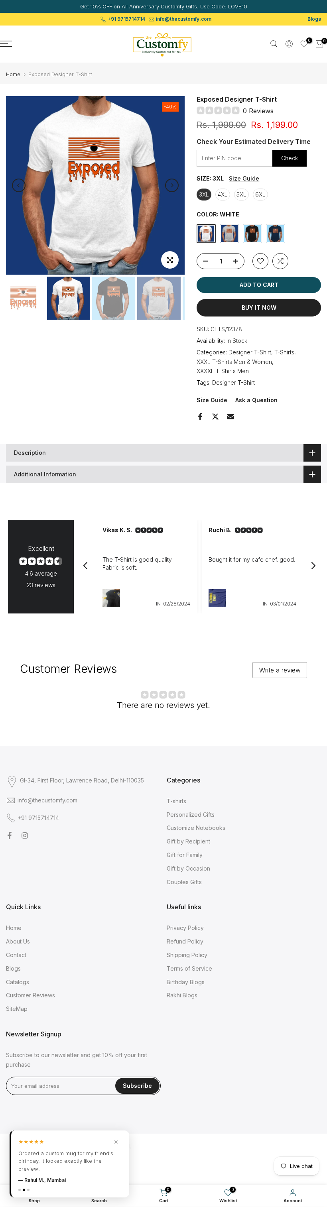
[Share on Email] (230, 416)
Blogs (314, 19)
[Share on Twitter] (215, 416)
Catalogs (17, 982)
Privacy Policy (185, 927)
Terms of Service (189, 968)
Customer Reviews (30, 995)
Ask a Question (256, 400)
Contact (16, 954)
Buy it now (259, 307)
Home (13, 74)
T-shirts (176, 801)
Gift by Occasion (188, 868)
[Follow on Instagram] (24, 835)
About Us (18, 941)
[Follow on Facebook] (9, 835)
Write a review (280, 670)
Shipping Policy (187, 954)
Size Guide (244, 178)
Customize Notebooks (196, 827)
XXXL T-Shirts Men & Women (234, 361)
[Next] (172, 185)
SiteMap (17, 1008)
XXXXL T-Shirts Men (223, 371)
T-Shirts (284, 352)
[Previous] (19, 185)
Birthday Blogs (186, 982)
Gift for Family (185, 854)
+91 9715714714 (126, 19)
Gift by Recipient (188, 841)
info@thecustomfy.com (183, 19)
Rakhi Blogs (182, 995)
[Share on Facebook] (200, 416)
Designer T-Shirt (250, 352)
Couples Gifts (184, 882)
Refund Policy (185, 941)
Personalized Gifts (191, 814)
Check (289, 158)
